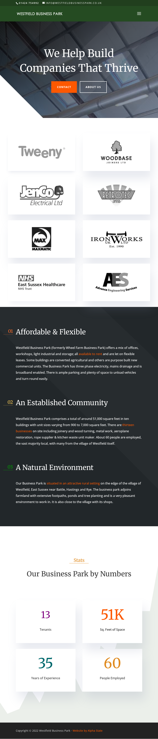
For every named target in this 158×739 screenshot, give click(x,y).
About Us (93, 87)
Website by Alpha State (88, 730)
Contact (64, 87)
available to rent (90, 354)
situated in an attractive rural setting (73, 483)
